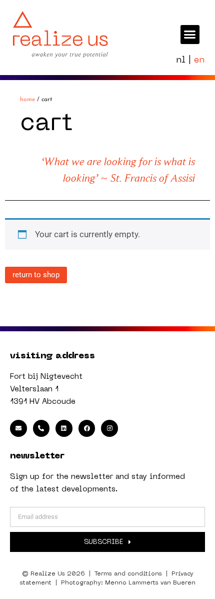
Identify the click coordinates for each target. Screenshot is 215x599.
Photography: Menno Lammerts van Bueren (128, 583)
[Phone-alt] (41, 428)
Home (27, 100)
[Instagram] (109, 428)
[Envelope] (18, 428)
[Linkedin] (64, 428)
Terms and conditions (128, 574)
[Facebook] (87, 428)
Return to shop (36, 274)
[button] (190, 34)
